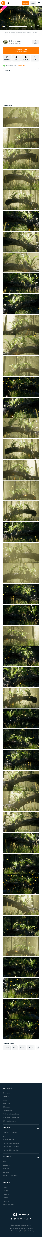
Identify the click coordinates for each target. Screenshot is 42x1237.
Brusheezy (6, 1092)
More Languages (8, 1203)
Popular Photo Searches (11, 1146)
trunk (22, 1047)
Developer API (7, 1110)
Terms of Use (9, 1230)
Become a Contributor (10, 1175)
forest (7, 1047)
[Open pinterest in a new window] (20, 1218)
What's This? (21, 65)
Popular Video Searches (11, 1149)
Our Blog (6, 1171)
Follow (35, 43)
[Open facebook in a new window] (11, 1218)
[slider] (18, 26)
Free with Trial (21, 50)
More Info (7, 69)
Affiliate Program (8, 1139)
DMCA (5, 1135)
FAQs (4, 1161)
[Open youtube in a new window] (29, 1218)
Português (6, 1193)
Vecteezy (6, 1096)
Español (5, 1190)
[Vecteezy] (3, 3)
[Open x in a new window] (26, 1218)
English (5, 1186)
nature (31, 1047)
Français (6, 1200)
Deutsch (5, 1197)
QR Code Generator (9, 1120)
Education (6, 1106)
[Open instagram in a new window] (14, 1218)
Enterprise (6, 1103)
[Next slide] (34, 1047)
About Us (6, 1168)
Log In (33, 3)
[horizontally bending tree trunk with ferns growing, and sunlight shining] (20, 117)
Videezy (5, 1099)
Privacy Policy (19, 1230)
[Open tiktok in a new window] (23, 1218)
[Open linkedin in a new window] (17, 1218)
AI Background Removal (11, 1117)
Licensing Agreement (10, 1132)
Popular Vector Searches (11, 1142)
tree (14, 1047)
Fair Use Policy (29, 1230)
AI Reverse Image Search (11, 1113)
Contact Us (6, 1164)
